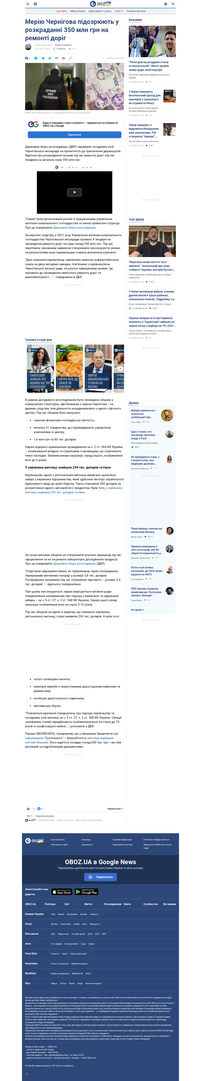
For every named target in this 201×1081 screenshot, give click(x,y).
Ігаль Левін (136, 422)
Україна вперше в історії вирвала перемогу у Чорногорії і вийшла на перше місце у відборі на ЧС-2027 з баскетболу (152, 322)
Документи (87, 844)
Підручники (63, 934)
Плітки (63, 983)
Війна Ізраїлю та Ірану (100, 11)
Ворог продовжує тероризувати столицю (150, 304)
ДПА (90, 934)
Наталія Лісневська (140, 469)
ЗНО (97, 934)
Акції (83, 944)
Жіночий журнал (94, 983)
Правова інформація (122, 839)
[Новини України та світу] (30, 821)
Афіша (54, 983)
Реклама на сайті (59, 844)
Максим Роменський (140, 558)
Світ (67, 904)
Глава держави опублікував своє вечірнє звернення (150, 276)
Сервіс (92, 944)
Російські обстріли (136, 11)
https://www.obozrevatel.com (128, 997)
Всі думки (136, 609)
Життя (88, 904)
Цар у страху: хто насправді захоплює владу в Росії (143, 435)
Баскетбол (66, 924)
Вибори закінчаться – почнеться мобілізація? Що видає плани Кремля (144, 414)
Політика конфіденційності (156, 839)
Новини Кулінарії (78, 954)
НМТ (104, 934)
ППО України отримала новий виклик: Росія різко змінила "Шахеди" (146, 592)
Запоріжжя (72, 914)
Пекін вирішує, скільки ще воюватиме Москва (146, 530)
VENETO (119, 11)
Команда (86, 839)
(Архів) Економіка (47, 820)
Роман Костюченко (43, 45)
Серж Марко (136, 600)
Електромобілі (71, 944)
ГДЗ (53, 934)
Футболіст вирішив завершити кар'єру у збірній (149, 76)
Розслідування (113, 904)
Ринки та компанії (63, 45)
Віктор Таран (137, 537)
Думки (134, 403)
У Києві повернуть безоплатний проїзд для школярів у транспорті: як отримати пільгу (144, 97)
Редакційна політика (44, 816)
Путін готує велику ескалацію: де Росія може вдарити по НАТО (147, 571)
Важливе (135, 20)
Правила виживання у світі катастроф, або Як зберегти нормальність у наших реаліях (146, 550)
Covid (88, 973)
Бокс (84, 924)
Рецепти (55, 954)
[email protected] (61, 1058)
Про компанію (58, 839)
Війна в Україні (77, 11)
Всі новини (169, 904)
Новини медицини (60, 973)
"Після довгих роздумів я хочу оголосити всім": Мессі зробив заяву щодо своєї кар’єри (149, 65)
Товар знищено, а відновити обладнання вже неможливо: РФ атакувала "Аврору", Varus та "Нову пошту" (144, 130)
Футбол (54, 924)
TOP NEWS (136, 220)
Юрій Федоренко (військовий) (144, 443)
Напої (64, 954)
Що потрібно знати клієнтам (143, 141)
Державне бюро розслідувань (74, 227)
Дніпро (83, 914)
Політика (50, 904)
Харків (61, 914)
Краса (72, 983)
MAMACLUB (77, 973)
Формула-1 (95, 924)
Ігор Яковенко (137, 579)
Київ (53, 914)
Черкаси (94, 914)
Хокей (76, 924)
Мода (80, 983)
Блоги (127, 904)
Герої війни (61, 11)
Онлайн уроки (78, 934)
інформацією (34, 738)
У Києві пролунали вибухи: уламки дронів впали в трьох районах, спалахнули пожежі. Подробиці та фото (151, 295)
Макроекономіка (79, 963)
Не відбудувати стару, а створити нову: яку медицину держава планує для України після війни (146, 460)
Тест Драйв (56, 944)
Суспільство (151, 904)
